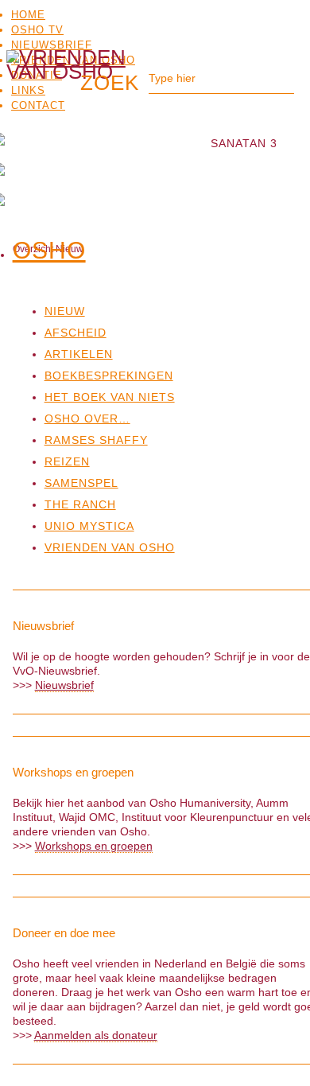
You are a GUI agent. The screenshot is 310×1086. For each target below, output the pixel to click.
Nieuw (65, 311)
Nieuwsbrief (51, 45)
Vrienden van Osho (110, 547)
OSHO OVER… (87, 418)
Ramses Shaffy (96, 440)
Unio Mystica (89, 526)
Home (28, 15)
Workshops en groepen (94, 845)
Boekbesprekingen (109, 375)
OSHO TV (37, 30)
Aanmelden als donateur (95, 1035)
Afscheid (76, 332)
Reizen (67, 461)
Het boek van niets (110, 397)
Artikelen (79, 354)
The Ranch (80, 504)
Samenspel (81, 483)
